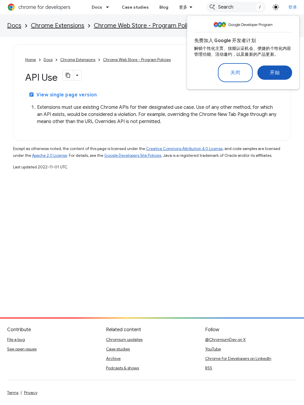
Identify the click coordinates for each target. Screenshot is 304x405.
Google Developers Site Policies (132, 155)
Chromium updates (124, 339)
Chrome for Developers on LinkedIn (238, 358)
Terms (12, 392)
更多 (183, 7)
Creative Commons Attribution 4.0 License (184, 148)
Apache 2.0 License (49, 155)
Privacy (30, 392)
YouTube (213, 349)
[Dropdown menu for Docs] (109, 7)
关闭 (235, 73)
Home (30, 59)
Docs (97, 7)
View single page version (63, 95)
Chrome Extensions (57, 25)
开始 (275, 73)
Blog (163, 7)
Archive (113, 358)
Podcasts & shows (122, 368)
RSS (208, 368)
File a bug (16, 339)
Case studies (135, 7)
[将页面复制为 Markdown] (68, 75)
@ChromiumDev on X (225, 339)
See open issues (22, 349)
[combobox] (236, 7)
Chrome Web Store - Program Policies (146, 25)
